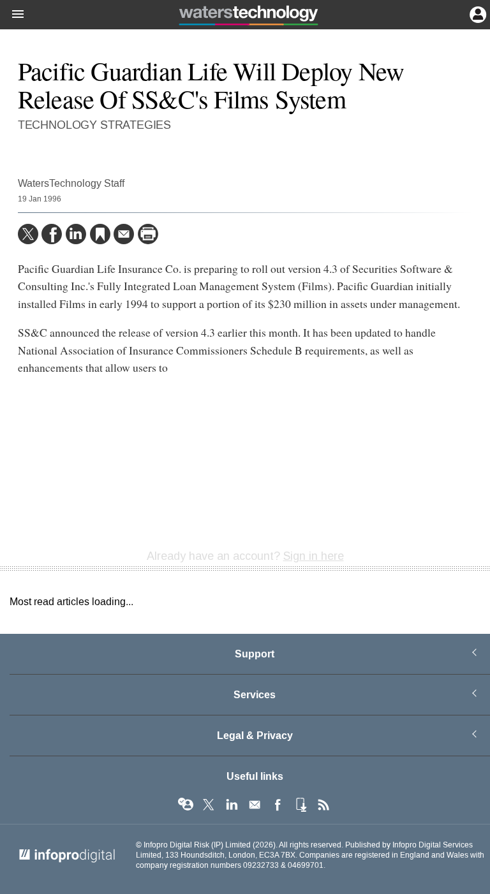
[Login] (476, 13)
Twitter (208, 804)
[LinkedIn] (76, 234)
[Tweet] (28, 234)
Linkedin (231, 804)
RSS (323, 804)
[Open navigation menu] (12, 15)
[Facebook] (51, 234)
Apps (300, 804)
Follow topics (185, 804)
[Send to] (124, 234)
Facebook (277, 804)
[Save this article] (100, 234)
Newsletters (254, 804)
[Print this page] (148, 234)
